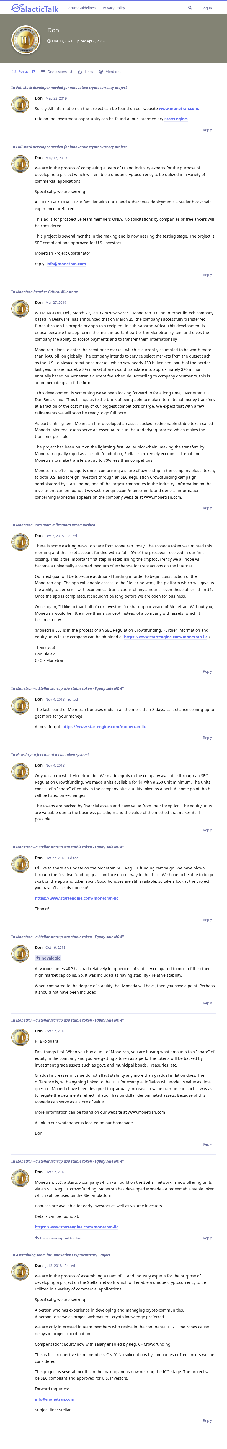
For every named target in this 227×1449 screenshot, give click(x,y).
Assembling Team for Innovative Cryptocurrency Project (63, 1254)
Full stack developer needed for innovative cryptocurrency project (71, 87)
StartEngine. (176, 118)
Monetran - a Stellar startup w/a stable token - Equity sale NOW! (70, 688)
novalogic (51, 958)
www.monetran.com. (178, 108)
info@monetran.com (66, 263)
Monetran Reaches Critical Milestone (47, 291)
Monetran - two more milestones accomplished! (56, 524)
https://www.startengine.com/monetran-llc (165, 636)
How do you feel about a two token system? (52, 754)
